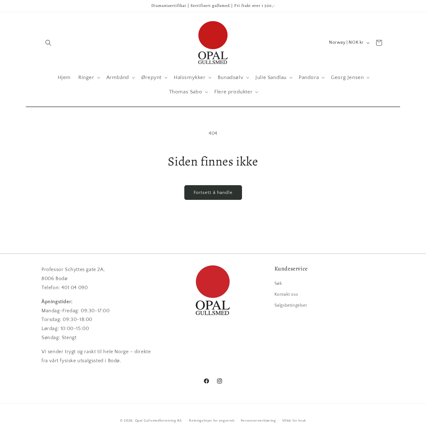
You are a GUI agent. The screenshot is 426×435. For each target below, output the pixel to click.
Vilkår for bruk (294, 420)
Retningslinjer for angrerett (212, 420)
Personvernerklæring (258, 420)
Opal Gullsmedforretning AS (158, 421)
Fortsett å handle (213, 192)
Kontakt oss (286, 294)
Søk (278, 283)
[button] (48, 43)
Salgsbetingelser (290, 305)
